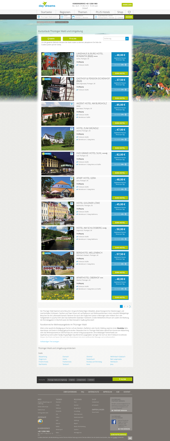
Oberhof (89, 356)
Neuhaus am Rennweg (94, 362)
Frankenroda (67, 362)
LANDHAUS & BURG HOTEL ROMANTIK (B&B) (89, 55)
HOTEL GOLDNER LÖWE (88, 202)
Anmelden (127, 5)
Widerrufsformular (43, 407)
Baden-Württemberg (79, 426)
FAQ (82, 392)
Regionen (65, 12)
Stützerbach (90, 359)
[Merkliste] (129, 12)
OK (130, 438)
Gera (88, 364)
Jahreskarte (95, 405)
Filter (73, 39)
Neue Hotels (95, 412)
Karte (51, 39)
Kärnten (76, 405)
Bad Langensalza (116, 359)
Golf (57, 420)
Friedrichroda (43, 362)
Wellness (58, 408)
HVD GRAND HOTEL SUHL (89, 153)
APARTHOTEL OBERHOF (88, 277)
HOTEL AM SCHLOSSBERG (89, 227)
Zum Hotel (120, 73)
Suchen (129, 17)
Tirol (75, 402)
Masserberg (43, 356)
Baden (58, 426)
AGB (117, 392)
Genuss (58, 423)
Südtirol (76, 429)
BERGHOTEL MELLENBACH (89, 252)
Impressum (107, 392)
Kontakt (127, 392)
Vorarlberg (77, 411)
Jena (111, 364)
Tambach (66, 364)
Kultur (57, 417)
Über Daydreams (70, 392)
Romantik (58, 411)
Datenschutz (93, 392)
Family (57, 405)
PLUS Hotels (103, 12)
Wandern (58, 402)
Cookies (115, 437)
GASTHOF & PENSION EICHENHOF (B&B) (93, 79)
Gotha (65, 359)
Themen (82, 12)
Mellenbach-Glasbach (117, 356)
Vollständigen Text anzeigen (49, 341)
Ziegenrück (42, 359)
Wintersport (59, 429)
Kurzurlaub (50, 22)
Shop (120, 12)
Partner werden (120, 410)
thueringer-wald (62, 22)
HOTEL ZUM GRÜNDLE (87, 128)
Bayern (76, 423)
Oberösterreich (78, 414)
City (57, 414)
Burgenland (77, 408)
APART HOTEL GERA (86, 177)
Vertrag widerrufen (43, 413)
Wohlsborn (114, 362)
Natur (57, 432)
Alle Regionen (78, 432)
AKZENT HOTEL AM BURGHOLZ (91, 103)
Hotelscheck (95, 402)
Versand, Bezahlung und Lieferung (45, 402)
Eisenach (66, 356)
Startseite (46, 12)
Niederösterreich (78, 417)
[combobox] (116, 38)
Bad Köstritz (43, 364)
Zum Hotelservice (118, 435)
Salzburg (76, 420)
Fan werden (125, 429)
